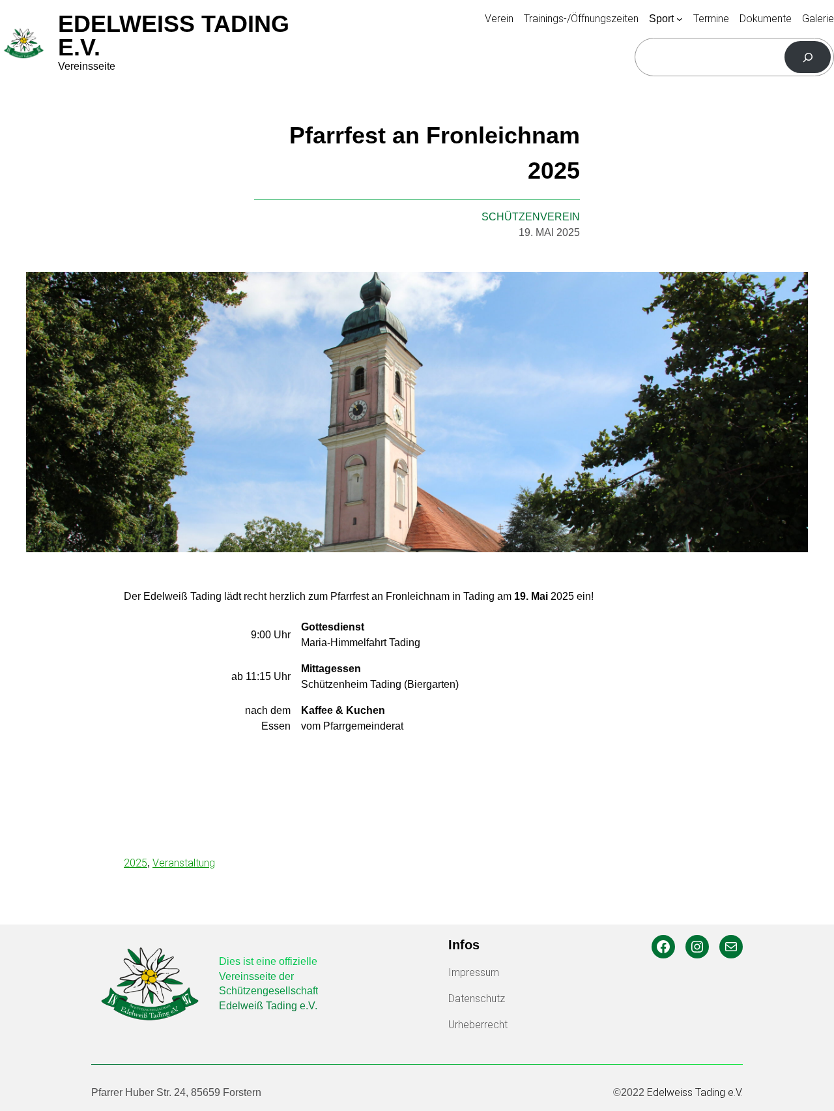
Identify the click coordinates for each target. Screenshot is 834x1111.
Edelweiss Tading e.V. (173, 35)
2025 (135, 863)
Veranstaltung (183, 863)
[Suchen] (807, 57)
